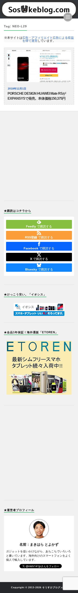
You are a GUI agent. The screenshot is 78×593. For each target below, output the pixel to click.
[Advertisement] (39, 153)
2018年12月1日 (17, 88)
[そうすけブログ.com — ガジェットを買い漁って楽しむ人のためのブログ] (39, 9)
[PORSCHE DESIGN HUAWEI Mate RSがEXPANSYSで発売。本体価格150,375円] (39, 66)
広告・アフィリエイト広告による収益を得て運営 (48, 39)
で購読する (39, 226)
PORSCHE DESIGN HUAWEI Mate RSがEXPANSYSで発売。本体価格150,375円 (37, 96)
